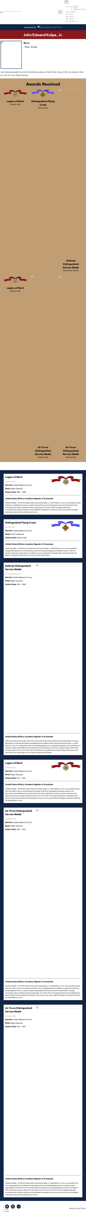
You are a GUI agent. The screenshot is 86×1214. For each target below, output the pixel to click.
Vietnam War (15, 104)
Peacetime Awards (71, 270)
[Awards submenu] (76, 7)
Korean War (43, 107)
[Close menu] (66, 2)
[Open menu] (60, 12)
